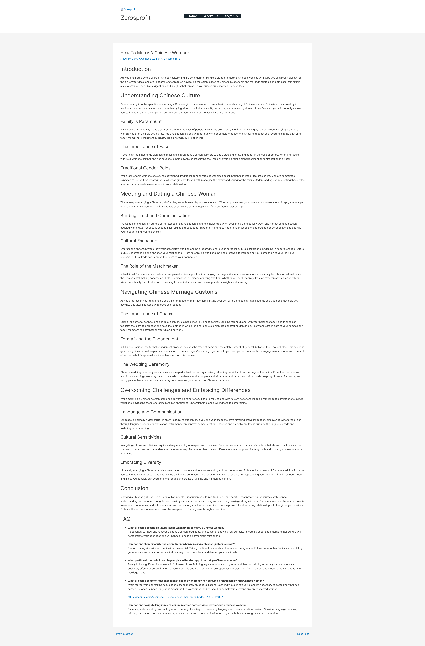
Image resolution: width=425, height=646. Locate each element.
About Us (211, 16)
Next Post (304, 634)
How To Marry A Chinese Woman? (142, 58)
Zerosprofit (136, 17)
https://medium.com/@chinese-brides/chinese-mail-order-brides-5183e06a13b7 (175, 597)
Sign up (231, 16)
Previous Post (123, 634)
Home (192, 16)
